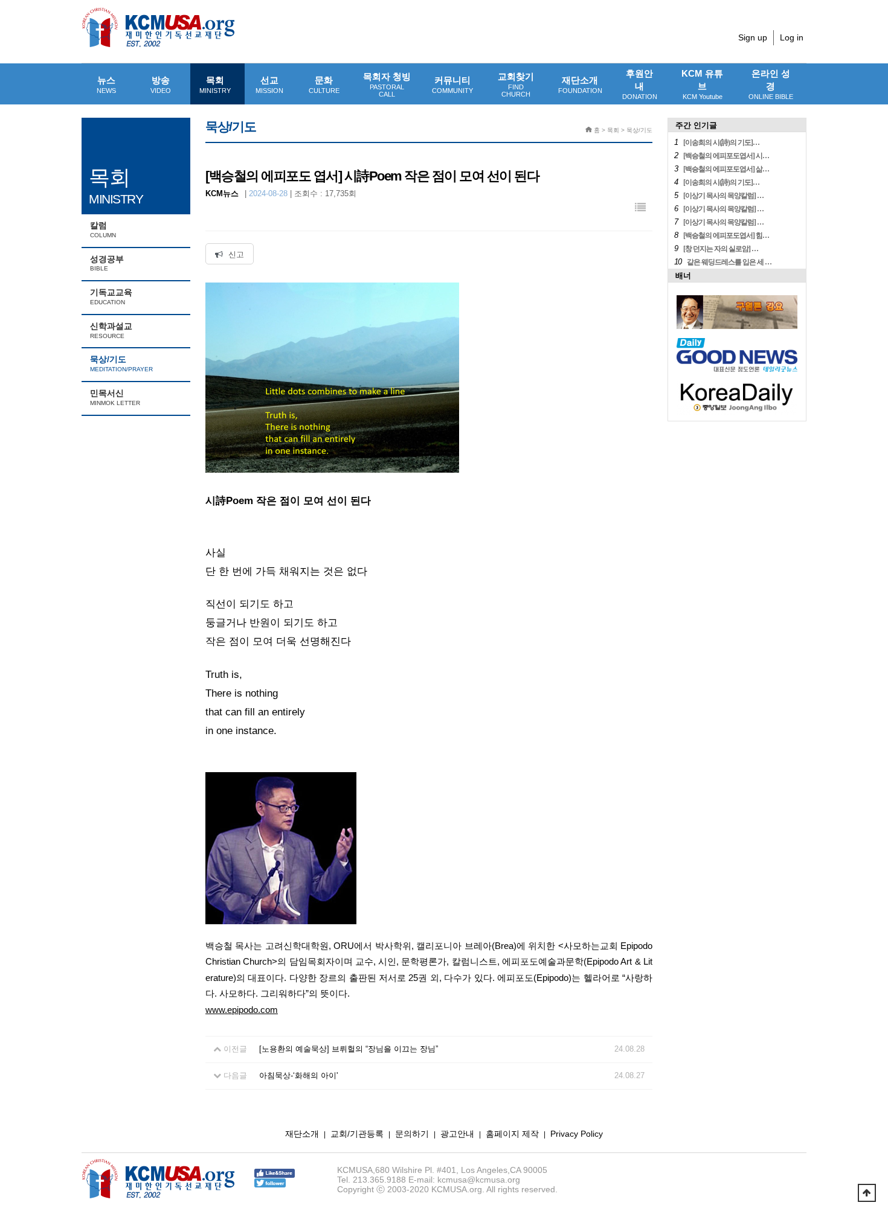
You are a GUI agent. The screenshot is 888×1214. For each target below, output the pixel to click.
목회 (215, 84)
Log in (791, 37)
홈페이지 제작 (512, 1134)
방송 (160, 84)
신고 (235, 254)
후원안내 (639, 84)
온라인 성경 (770, 84)
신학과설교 (111, 330)
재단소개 (580, 84)
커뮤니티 (452, 84)
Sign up (752, 37)
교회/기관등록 (357, 1134)
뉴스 (106, 84)
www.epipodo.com (241, 1010)
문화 (324, 84)
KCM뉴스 (222, 193)
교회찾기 (516, 84)
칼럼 (103, 229)
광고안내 (457, 1134)
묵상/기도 (121, 363)
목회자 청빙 (387, 84)
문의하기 (412, 1134)
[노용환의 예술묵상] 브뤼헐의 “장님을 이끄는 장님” (348, 1048)
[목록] (640, 208)
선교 (269, 84)
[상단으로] (867, 1193)
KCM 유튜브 (702, 84)
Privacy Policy (576, 1134)
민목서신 (115, 397)
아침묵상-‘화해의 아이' (298, 1075)
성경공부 (107, 263)
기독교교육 (111, 296)
